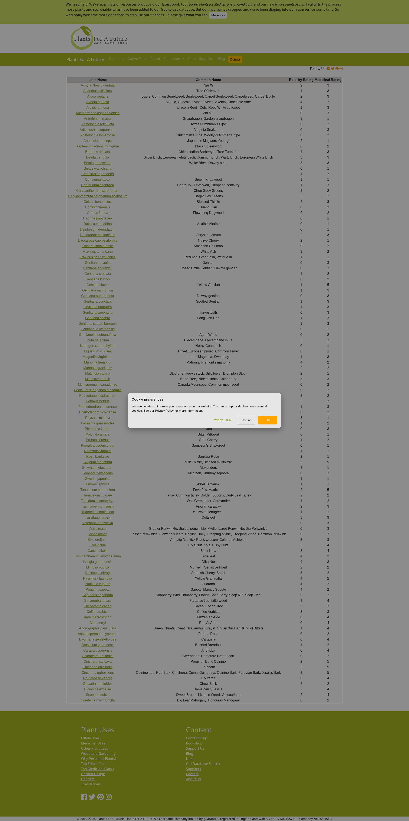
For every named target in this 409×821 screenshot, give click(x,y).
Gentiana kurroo (97, 279)
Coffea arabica (97, 611)
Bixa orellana (98, 539)
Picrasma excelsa (97, 689)
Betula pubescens (97, 163)
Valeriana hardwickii (97, 523)
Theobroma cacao (97, 606)
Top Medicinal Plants (97, 768)
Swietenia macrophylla (97, 700)
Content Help (196, 738)
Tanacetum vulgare (97, 495)
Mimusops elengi (98, 573)
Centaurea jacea (97, 179)
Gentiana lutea (97, 285)
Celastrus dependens (97, 174)
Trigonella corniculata (97, 512)
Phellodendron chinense (97, 412)
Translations (91, 784)
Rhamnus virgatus (97, 451)
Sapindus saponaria (97, 595)
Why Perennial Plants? (99, 758)
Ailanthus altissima (97, 91)
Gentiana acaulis (97, 262)
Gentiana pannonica (97, 290)
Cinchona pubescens (98, 672)
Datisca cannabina (98, 224)
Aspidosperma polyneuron (98, 634)
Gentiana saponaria (97, 312)
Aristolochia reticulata (97, 124)
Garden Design (93, 774)
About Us (193, 779)
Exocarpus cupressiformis (97, 240)
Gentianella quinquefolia (97, 334)
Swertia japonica (97, 478)
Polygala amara (97, 434)
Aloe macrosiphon (97, 617)
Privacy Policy (222, 419)
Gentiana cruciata (97, 274)
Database (116, 58)
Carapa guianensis (97, 650)
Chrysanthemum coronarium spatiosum (97, 196)
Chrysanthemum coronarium (97, 190)
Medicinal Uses (93, 743)
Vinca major (98, 528)
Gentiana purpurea (98, 307)
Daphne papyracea (97, 218)
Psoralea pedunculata (97, 445)
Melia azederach (97, 379)
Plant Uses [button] (172, 58)
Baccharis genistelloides (97, 639)
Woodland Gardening (98, 753)
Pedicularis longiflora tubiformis (97, 390)
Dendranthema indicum (97, 235)
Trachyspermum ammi (97, 506)
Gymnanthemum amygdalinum (98, 556)
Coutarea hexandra (97, 678)
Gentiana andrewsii (97, 268)
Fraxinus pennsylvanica (98, 257)
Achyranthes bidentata (98, 85)
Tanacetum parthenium (97, 490)
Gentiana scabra (97, 318)
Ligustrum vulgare (97, 351)
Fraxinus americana (98, 251)
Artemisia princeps (98, 141)
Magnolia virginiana (97, 357)
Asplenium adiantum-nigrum (97, 146)
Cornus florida (97, 213)
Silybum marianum (98, 462)
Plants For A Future (85, 59)
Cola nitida (97, 545)
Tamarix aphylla (97, 484)
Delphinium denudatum (97, 229)
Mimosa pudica (97, 567)
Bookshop (194, 743)
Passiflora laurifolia (97, 578)
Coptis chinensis (97, 207)
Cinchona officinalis (97, 667)
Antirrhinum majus (97, 118)
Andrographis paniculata (97, 628)
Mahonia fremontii (97, 362)
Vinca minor (98, 534)
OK (268, 420)
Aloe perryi (97, 623)
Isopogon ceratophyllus (97, 346)
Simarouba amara (97, 600)
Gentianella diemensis (98, 329)
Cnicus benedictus (98, 201)
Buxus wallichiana (97, 168)
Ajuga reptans (97, 96)
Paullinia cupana (97, 584)
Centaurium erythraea (97, 185)
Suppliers (206, 58)
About (155, 58)
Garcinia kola (98, 551)
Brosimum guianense (98, 645)
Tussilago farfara (97, 517)
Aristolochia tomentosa (97, 135)
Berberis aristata (97, 152)
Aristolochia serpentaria (97, 129)
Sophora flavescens (98, 473)
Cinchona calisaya (98, 661)
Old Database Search (203, 763)
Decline (247, 420)
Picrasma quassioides (97, 423)
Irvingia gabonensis (97, 562)
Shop (191, 58)
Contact (192, 774)
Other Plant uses (94, 748)
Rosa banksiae (97, 456)
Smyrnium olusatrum (97, 467)
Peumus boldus (97, 401)
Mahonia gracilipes (97, 368)
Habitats (88, 779)
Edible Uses (90, 738)
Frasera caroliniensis (98, 246)
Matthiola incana (97, 373)
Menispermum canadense (97, 384)
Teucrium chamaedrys (97, 501)
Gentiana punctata (97, 301)
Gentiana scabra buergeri (97, 323)
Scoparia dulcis (97, 695)
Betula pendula (97, 157)
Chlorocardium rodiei (98, 656)
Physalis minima (97, 418)
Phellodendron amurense (97, 406)
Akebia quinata (97, 102)
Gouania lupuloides (97, 683)
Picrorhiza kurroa (98, 429)
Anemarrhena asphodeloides (98, 113)
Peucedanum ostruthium (97, 395)
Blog (221, 58)
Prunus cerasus (97, 440)
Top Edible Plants (94, 763)
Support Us (195, 748)
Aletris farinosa (97, 107)
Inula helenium (97, 340)
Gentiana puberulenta (97, 296)
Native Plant (137, 58)
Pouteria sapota (97, 589)
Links (190, 758)
